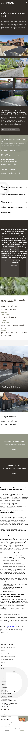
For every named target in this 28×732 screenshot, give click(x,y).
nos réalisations (15, 630)
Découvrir (14, 449)
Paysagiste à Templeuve (6, 697)
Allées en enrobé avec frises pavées (12, 188)
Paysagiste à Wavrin (5, 699)
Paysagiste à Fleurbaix (6, 705)
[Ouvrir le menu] (26, 3)
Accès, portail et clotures (11, 387)
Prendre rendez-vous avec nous (10, 129)
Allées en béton (7, 212)
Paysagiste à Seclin (5, 706)
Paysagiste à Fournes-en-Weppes (9, 703)
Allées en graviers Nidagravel (12, 207)
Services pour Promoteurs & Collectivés (8, 714)
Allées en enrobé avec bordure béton (13, 196)
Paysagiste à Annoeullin (6, 696)
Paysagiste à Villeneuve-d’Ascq (8, 700)
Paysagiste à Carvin (5, 702)
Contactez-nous (14, 428)
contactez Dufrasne (10, 626)
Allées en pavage (7, 202)
